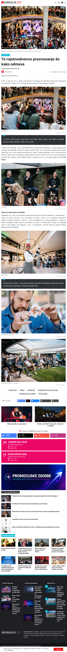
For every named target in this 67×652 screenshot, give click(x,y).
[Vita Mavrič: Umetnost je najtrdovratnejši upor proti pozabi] (6, 506)
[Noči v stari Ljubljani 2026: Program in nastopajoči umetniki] (51, 589)
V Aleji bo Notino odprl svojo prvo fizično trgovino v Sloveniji (58, 567)
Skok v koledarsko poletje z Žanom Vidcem (40, 550)
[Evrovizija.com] (11, 2)
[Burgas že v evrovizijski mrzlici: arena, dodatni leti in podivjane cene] (51, 614)
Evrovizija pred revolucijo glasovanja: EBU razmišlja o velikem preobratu (39, 606)
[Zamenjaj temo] (56, 3)
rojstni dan (13, 390)
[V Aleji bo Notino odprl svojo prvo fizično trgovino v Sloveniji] (59, 560)
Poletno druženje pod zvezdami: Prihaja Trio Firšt (24, 567)
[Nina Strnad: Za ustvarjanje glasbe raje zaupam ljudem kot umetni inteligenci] (6, 498)
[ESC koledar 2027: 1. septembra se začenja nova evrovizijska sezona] (6, 606)
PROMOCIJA (10, 51)
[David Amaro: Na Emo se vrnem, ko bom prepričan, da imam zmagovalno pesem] (6, 514)
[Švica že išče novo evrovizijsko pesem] (6, 598)
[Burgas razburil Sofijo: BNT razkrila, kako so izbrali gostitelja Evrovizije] (51, 601)
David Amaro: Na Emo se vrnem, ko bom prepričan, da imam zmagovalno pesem (36, 511)
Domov (4, 51)
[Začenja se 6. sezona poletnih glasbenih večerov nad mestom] (42, 560)
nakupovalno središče (27, 394)
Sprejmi (58, 649)
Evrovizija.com (8, 71)
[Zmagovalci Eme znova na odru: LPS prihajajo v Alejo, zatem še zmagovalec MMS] (25, 543)
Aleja (22, 390)
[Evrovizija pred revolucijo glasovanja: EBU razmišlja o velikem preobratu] (28, 603)
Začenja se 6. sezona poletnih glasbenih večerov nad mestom (41, 567)
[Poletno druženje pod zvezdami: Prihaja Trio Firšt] (25, 560)
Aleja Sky (32, 390)
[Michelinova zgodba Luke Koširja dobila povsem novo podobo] (59, 543)
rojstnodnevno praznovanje (48, 390)
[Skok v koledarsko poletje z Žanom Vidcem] (42, 543)
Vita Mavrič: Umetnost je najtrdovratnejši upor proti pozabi (29, 503)
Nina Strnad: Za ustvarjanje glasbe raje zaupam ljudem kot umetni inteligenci (35, 496)
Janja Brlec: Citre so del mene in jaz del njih (25, 519)
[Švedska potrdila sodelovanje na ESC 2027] (6, 589)
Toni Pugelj (43, 394)
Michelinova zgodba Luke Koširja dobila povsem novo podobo (58, 550)
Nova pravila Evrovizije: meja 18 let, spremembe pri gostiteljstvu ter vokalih (38, 592)
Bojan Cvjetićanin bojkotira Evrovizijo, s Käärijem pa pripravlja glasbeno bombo (36, 527)
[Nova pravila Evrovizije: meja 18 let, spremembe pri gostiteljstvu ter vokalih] (28, 589)
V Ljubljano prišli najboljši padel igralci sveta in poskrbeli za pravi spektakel (7, 568)
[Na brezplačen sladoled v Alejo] (8, 543)
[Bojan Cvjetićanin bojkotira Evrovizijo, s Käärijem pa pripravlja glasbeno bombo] (6, 529)
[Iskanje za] (59, 3)
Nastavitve (10, 650)
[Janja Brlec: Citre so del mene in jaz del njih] (6, 521)
